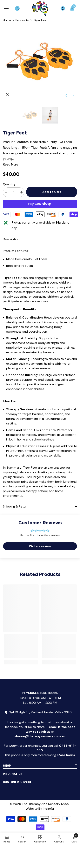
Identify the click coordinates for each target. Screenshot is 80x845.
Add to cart (50, 192)
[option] (40, 62)
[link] (21, 646)
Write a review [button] (40, 546)
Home (7, 20)
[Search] (17, 8)
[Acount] (63, 8)
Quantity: (9, 184)
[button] (66, 95)
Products (22, 20)
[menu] (6, 8)
